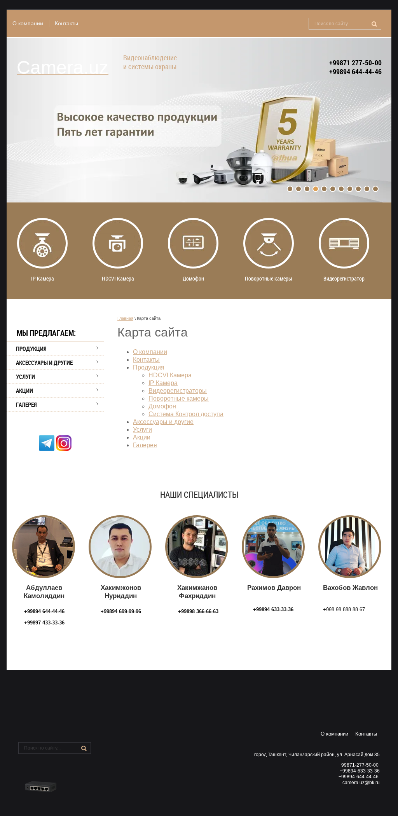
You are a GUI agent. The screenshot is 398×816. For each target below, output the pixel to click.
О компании (27, 23)
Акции (24, 390)
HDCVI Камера (170, 375)
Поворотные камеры (178, 398)
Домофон (162, 406)
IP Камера (163, 383)
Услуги (25, 376)
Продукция (31, 348)
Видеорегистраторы (177, 390)
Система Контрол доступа (185, 414)
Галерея (26, 404)
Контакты (66, 23)
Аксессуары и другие (44, 362)
